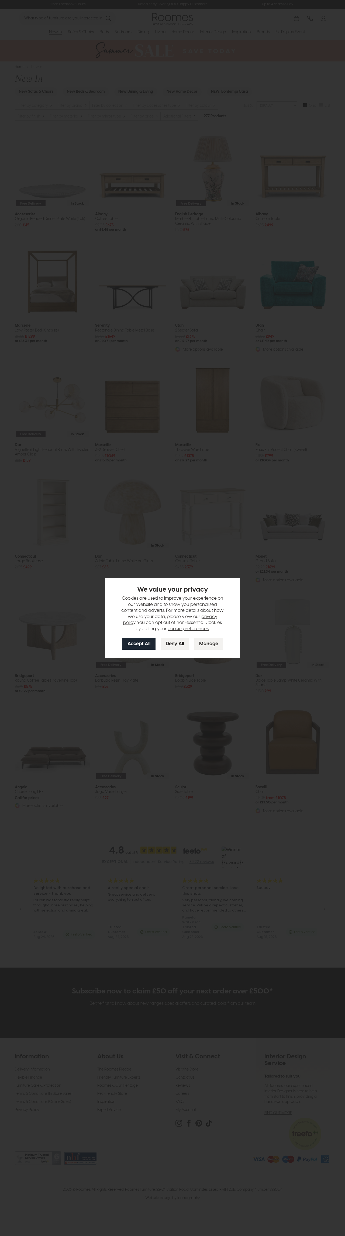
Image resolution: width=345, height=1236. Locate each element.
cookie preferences (188, 629)
